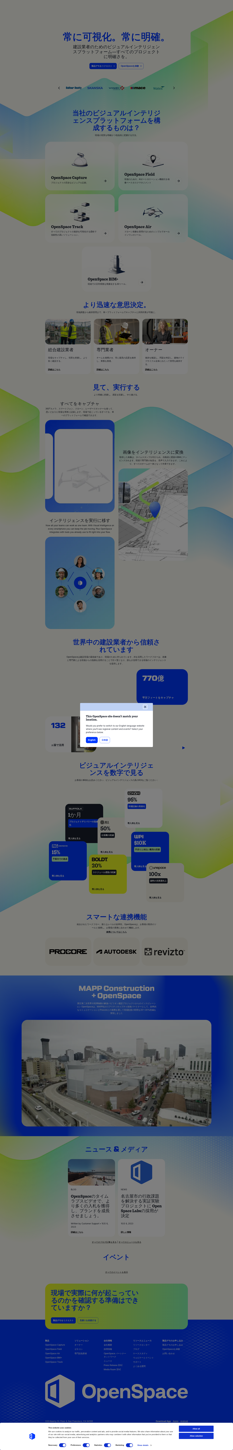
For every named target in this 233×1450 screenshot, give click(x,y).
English (92, 740)
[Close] (145, 707)
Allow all (196, 1429)
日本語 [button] (105, 740)
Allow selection (196, 1436)
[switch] (86, 1445)
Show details (142, 1445)
